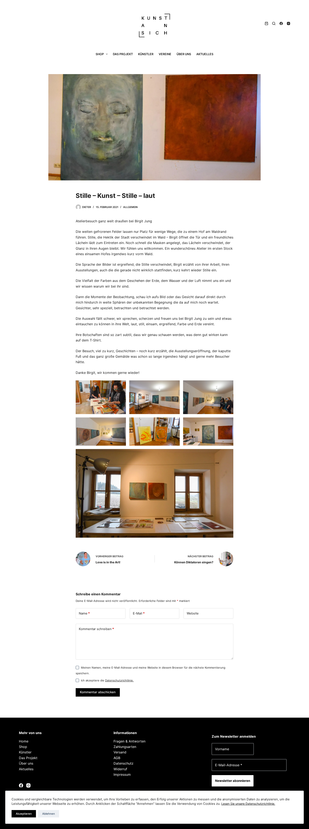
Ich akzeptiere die (107, 680)
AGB (117, 758)
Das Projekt (123, 54)
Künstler (145, 54)
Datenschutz (123, 763)
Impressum (122, 774)
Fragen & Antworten (129, 741)
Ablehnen (48, 813)
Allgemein (130, 207)
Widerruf (120, 769)
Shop (100, 54)
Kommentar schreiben (96, 629)
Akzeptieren (24, 813)
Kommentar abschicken (98, 692)
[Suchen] (273, 23)
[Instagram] (288, 23)
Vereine (165, 54)
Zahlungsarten (125, 747)
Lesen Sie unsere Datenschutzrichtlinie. (248, 803)
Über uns (184, 54)
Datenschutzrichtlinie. (119, 680)
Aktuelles (204, 54)
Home (23, 741)
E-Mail (139, 613)
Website (193, 613)
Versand (120, 752)
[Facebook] (281, 23)
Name (84, 613)
